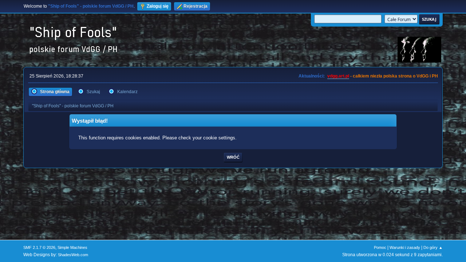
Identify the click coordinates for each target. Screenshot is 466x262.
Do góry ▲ (433, 247)
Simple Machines (72, 247)
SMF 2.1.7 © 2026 (39, 247)
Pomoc (380, 247)
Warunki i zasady (405, 247)
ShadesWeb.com (73, 255)
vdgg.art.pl (338, 76)
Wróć (233, 157)
